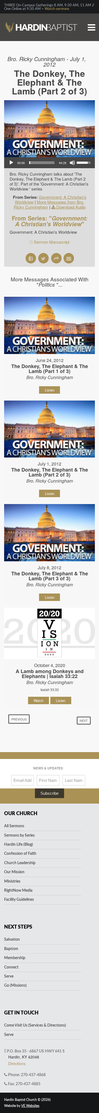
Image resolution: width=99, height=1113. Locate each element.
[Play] (11, 162)
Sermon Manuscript (51, 242)
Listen (49, 390)
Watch (38, 700)
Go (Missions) (15, 985)
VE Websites (30, 1105)
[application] (49, 162)
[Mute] (72, 162)
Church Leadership (19, 863)
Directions (17, 1063)
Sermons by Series (19, 835)
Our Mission (14, 872)
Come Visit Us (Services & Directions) (35, 1025)
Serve (8, 976)
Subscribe (49, 793)
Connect (11, 967)
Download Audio (71, 207)
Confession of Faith (20, 854)
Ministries (12, 881)
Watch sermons (57, 9)
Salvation (12, 939)
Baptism (11, 949)
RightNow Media (18, 890)
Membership (14, 958)
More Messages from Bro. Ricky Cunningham (49, 204)
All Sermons (14, 826)
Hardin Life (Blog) (18, 845)
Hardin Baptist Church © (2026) (27, 1099)
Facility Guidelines (19, 900)
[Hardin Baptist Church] (41, 18)
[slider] (41, 162)
